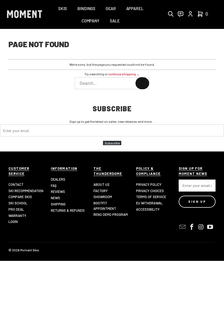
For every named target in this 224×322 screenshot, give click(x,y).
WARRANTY (17, 215)
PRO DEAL (16, 209)
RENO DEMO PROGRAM (110, 214)
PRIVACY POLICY (148, 184)
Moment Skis (29, 250)
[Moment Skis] (24, 14)
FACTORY (100, 191)
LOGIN (13, 221)
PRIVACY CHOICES (150, 191)
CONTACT (15, 184)
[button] (62, 9)
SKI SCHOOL (17, 203)
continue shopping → (124, 74)
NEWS (55, 198)
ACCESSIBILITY (148, 209)
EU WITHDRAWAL (149, 203)
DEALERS (58, 179)
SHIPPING (58, 204)
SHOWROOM (102, 197)
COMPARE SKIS (20, 197)
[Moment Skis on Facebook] (192, 227)
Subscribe (112, 143)
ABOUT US (101, 184)
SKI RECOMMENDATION (25, 191)
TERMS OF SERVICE (151, 197)
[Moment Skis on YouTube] (210, 227)
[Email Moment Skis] (183, 227)
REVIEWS (58, 191)
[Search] (142, 83)
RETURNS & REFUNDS (68, 210)
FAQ (54, 185)
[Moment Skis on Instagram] (201, 227)
